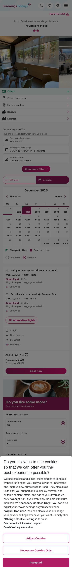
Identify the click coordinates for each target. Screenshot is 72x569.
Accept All (36, 562)
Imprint (37, 523)
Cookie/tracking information (18, 527)
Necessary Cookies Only (36, 550)
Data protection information (18, 523)
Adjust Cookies (36, 538)
